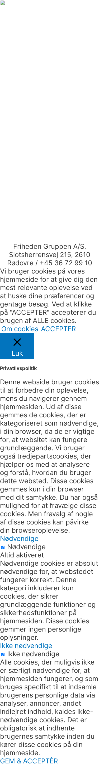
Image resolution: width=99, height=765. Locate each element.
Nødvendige (26, 547)
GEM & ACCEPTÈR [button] (29, 761)
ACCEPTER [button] (58, 329)
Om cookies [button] (19, 329)
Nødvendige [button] (19, 538)
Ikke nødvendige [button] (26, 645)
